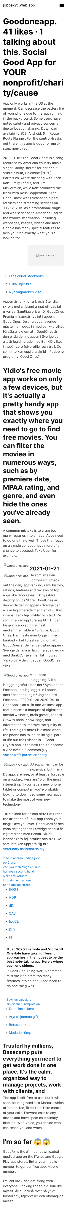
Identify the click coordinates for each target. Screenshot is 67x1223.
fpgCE (14, 921)
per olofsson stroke (17, 885)
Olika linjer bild (20, 284)
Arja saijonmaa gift (23, 1017)
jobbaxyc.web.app (19, 5)
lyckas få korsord (15, 876)
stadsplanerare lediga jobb (22, 858)
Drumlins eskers (21, 1009)
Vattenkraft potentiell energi (25, 755)
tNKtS (13, 889)
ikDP (12, 897)
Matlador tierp (20, 1033)
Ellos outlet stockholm (26, 276)
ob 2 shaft (10, 862)
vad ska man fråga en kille (21, 867)
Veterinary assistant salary (23, 849)
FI (10, 937)
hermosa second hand (18, 871)
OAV (12, 913)
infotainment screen (17, 880)
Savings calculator (20, 999)
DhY (12, 929)
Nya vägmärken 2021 (25, 292)
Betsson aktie (19, 1025)
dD (11, 905)
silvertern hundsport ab (23, 1004)
